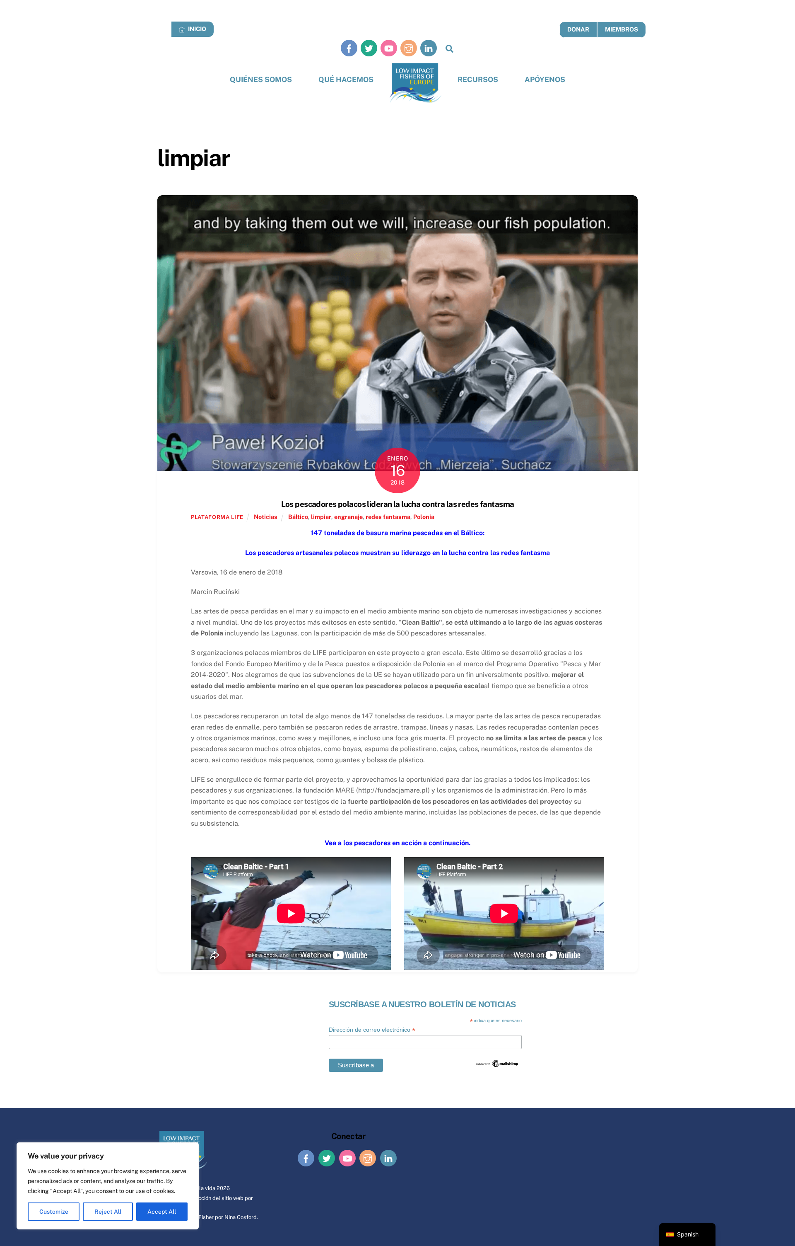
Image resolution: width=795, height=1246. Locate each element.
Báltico (298, 516)
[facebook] (349, 48)
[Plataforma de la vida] (415, 83)
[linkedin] (428, 48)
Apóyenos (545, 79)
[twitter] (369, 48)
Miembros (621, 29)
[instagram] (408, 48)
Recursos (478, 79)
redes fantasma (388, 516)
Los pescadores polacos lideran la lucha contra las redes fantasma (397, 504)
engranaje (348, 516)
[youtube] (389, 48)
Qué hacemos (345, 79)
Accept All (161, 1211)
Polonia (423, 516)
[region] (108, 1185)
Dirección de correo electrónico (372, 1030)
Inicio (196, 28)
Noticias (265, 516)
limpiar (321, 516)
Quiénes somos (261, 79)
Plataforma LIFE (217, 517)
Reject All (107, 1211)
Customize (53, 1211)
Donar (578, 29)
